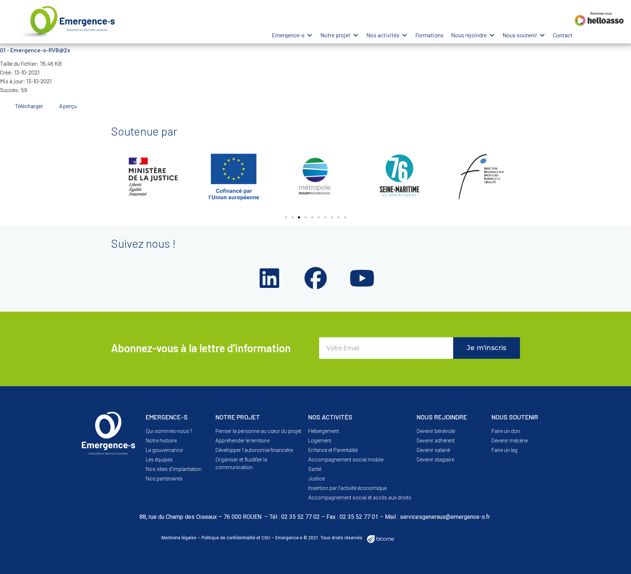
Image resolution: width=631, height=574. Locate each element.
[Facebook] (315, 278)
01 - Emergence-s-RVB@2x (35, 49)
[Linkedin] (269, 278)
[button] (292, 35)
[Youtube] (362, 278)
